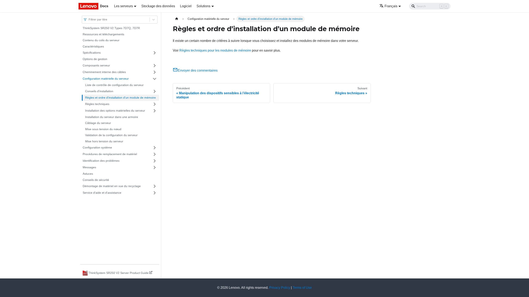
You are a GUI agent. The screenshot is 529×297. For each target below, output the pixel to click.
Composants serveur (96, 65)
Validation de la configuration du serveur (111, 135)
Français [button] (391, 6)
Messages (89, 167)
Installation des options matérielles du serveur (115, 110)
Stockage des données (158, 6)
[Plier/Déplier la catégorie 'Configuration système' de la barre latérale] (154, 147)
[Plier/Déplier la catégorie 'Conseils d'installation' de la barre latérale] (154, 91)
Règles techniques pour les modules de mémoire (215, 50)
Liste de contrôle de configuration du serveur (114, 85)
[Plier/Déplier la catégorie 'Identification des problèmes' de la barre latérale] (154, 161)
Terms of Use (302, 287)
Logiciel (186, 6)
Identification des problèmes (101, 160)
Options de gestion (95, 59)
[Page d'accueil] (177, 19)
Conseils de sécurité (96, 180)
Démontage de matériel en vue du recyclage (112, 186)
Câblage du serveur (98, 123)
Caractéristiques (93, 46)
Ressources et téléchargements (103, 34)
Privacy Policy (279, 287)
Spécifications (92, 52)
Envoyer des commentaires (198, 70)
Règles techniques (97, 104)
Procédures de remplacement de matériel (110, 154)
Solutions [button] (203, 6)
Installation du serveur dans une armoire (111, 117)
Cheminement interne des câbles (104, 72)
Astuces (88, 173)
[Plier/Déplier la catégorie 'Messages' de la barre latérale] (154, 167)
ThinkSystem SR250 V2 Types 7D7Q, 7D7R (111, 28)
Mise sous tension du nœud (103, 129)
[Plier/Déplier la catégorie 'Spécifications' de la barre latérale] (154, 53)
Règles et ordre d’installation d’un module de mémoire (120, 97)
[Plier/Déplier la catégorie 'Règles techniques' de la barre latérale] (154, 104)
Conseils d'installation (99, 91)
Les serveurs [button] (123, 6)
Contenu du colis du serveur (101, 40)
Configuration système (97, 147)
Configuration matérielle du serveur (106, 78)
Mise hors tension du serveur (104, 141)
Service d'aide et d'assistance (102, 192)
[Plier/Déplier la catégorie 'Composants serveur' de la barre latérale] (154, 65)
